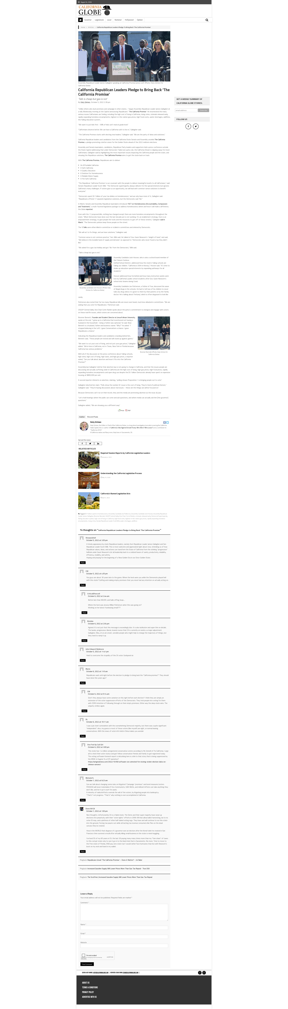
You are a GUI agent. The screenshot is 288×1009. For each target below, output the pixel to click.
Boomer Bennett (99, 516)
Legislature (99, 19)
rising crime (92, 521)
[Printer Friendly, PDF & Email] (124, 410)
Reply (82, 563)
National (118, 19)
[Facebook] (164, 422)
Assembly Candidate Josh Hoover (142, 514)
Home (83, 27)
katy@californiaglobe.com (100, 973)
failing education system (86, 518)
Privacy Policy (88, 992)
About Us (85, 982)
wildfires (134, 521)
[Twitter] (167, 422)
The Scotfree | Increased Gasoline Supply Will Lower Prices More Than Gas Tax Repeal (119, 877)
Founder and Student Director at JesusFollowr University (113, 317)
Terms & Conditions (90, 987)
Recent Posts (92, 417)
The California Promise (113, 155)
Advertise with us (89, 997)
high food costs (120, 518)
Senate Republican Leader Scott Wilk (108, 521)
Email (83, 933)
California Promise (139, 111)
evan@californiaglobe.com (130, 973)
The (130, 111)
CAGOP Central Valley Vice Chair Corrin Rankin (120, 516)
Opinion (140, 19)
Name (83, 924)
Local (109, 19)
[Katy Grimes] (84, 426)
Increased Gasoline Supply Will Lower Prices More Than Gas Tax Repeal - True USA (118, 868)
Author (82, 417)
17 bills (84, 227)
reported (89, 209)
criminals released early (143, 516)
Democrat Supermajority (159, 516)
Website (83, 942)
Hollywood (129, 19)
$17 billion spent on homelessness (96, 514)
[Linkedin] (98, 443)
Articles (91, 27)
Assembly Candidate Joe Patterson (119, 514)
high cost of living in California (104, 518)
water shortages (125, 521)
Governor (87, 19)
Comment (84, 902)
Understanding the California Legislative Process (121, 473)
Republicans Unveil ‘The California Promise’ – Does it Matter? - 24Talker (114, 860)
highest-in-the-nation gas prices (135, 518)
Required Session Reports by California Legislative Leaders (125, 453)
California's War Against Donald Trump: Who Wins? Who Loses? (132, 427)
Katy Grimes (85, 102)
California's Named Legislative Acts (115, 493)
